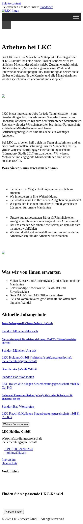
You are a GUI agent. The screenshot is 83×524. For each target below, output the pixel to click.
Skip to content (11, 3)
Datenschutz (9, 463)
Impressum (9, 459)
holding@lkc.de (15, 452)
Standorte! (46, 7)
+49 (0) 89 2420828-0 (18, 449)
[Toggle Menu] (76, 16)
